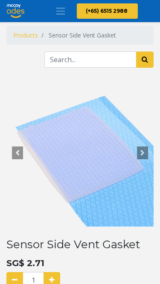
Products (25, 35)
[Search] (145, 60)
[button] (17, 152)
